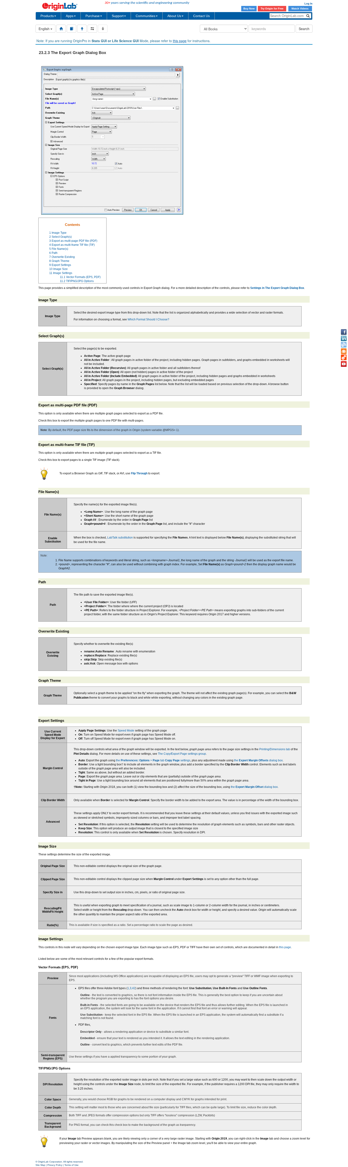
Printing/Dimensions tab (274, 749)
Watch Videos (300, 8)
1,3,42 (131, 988)
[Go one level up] (82, 29)
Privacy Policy (54, 1165)
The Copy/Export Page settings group (182, 753)
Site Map (40, 1165)
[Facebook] (344, 332)
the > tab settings (153, 760)
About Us (174, 16)
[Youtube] (344, 364)
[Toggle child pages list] (102, 29)
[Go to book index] (71, 29)
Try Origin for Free (272, 8)
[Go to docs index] (61, 29)
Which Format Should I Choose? (148, 319)
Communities (145, 16)
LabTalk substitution (120, 537)
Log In (308, 3)
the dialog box (258, 760)
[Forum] (344, 351)
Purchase (92, 16)
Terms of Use (71, 1165)
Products (47, 16)
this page (180, 40)
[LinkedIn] (344, 338)
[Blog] (344, 345)
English (44, 28)
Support (118, 16)
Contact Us (201, 16)
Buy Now (249, 8)
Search (304, 28)
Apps (69, 16)
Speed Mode (126, 730)
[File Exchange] (344, 358)
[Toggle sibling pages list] (92, 29)
